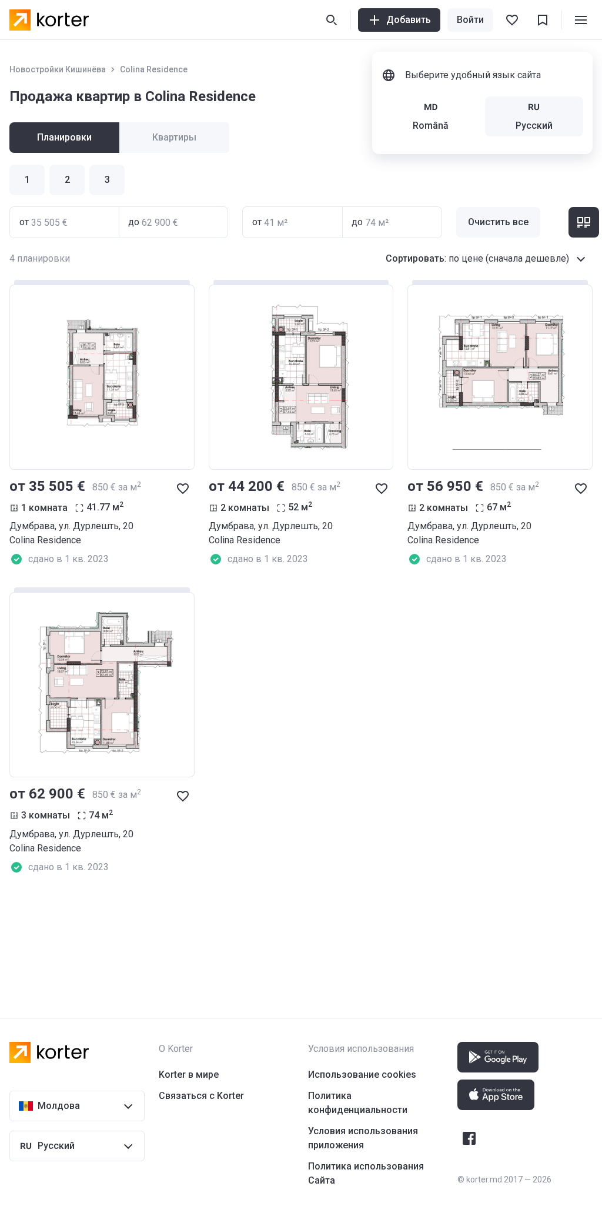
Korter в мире (189, 1074)
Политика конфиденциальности (357, 1102)
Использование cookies (362, 1074)
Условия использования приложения (363, 1138)
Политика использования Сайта (366, 1173)
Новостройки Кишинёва (57, 69)
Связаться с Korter (201, 1095)
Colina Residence (154, 69)
